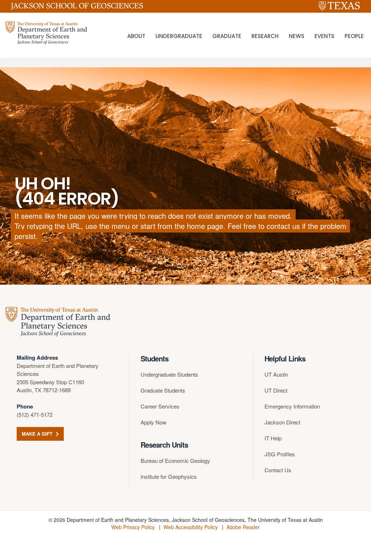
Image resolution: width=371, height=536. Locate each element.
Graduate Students (163, 390)
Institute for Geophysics (169, 476)
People (354, 36)
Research (265, 36)
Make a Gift (38, 433)
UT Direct (275, 390)
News (296, 36)
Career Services (160, 406)
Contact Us (277, 470)
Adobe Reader (243, 527)
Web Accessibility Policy (190, 527)
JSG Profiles (279, 454)
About (136, 36)
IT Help (273, 438)
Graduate (226, 36)
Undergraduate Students (169, 374)
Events (324, 36)
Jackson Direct (282, 422)
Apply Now (153, 422)
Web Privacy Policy (133, 527)
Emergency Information (292, 406)
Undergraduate (178, 36)
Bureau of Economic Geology (175, 460)
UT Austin (276, 374)
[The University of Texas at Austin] (339, 6)
